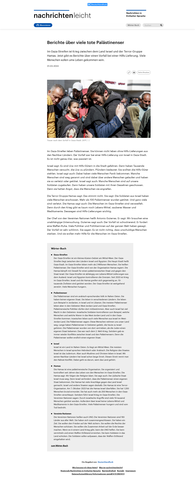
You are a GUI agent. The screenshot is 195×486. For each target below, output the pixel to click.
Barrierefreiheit (109, 471)
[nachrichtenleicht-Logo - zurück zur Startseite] (62, 14)
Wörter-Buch (133, 25)
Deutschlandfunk (105, 462)
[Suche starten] (161, 25)
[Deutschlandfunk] (97, 4)
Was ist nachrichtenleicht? (111, 468)
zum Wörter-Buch (59, 446)
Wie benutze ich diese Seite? (85, 468)
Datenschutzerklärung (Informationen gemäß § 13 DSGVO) (98, 474)
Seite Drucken (143, 72)
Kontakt (120, 471)
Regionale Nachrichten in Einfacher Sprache (81, 471)
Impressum (130, 471)
